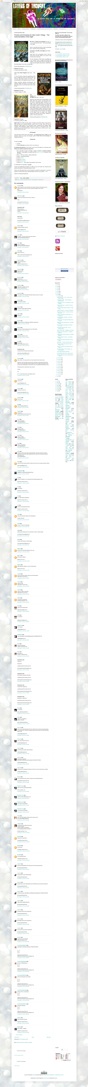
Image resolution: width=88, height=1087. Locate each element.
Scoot (18, 815)
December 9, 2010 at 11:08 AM (23, 354)
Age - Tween (68, 383)
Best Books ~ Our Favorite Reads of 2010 (65, 342)
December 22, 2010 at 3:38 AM (23, 764)
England (62, 400)
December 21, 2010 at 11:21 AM (23, 561)
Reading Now (62, 28)
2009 (57, 376)
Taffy (18, 605)
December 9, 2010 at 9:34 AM (22, 212)
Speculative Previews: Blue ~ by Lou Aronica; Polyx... (64, 328)
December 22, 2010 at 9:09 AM (23, 791)
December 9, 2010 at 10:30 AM (23, 330)
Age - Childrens (69, 381)
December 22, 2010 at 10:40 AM (23, 832)
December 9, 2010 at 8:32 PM (22, 467)
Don (18, 341)
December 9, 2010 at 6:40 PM (22, 423)
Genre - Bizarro (69, 391)
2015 (57, 286)
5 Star (57, 390)
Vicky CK (19, 727)
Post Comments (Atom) (23, 1039)
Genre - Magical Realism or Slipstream (70, 427)
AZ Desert (57, 396)
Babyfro (19, 1017)
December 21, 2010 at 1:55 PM (23, 578)
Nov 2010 (59, 357)
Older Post (49, 1037)
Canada (30, 66)
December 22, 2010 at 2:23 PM (23, 924)
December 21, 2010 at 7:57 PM (23, 669)
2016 (57, 284)
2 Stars (57, 382)
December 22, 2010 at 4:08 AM (23, 782)
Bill (18, 404)
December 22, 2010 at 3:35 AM (23, 735)
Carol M (18, 573)
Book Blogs (23, 160)
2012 (57, 291)
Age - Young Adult (70, 384)
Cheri (18, 514)
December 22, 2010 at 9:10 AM (23, 805)
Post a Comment (19, 1034)
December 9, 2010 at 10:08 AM (23, 296)
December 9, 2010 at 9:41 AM (22, 231)
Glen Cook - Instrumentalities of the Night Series (35, 179)
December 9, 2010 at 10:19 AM (23, 303)
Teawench (19, 260)
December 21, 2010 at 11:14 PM (23, 713)
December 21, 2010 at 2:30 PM (23, 602)
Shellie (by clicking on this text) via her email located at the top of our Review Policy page (63, 44)
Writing (56, 419)
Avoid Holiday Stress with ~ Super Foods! (65, 353)
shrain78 (19, 185)
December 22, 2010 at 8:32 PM (23, 1000)
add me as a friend (40, 152)
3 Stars (57, 385)
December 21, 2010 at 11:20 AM (23, 551)
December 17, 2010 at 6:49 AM (23, 492)
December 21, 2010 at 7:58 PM (23, 681)
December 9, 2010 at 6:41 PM (22, 431)
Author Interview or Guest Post (59, 398)
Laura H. (19, 863)
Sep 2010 (59, 361)
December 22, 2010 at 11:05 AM (23, 841)
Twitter (22, 157)
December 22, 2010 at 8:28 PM (23, 957)
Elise (18, 643)
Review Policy (25, 28)
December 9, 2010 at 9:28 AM (22, 203)
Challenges (33, 28)
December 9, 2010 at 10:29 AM (23, 323)
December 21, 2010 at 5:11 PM (23, 640)
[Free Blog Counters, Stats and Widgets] (44, 1071)
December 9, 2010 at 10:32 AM (23, 337)
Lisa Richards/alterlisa (21, 945)
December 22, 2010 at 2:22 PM (23, 896)
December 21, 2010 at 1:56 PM (23, 594)
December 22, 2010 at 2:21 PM (23, 887)
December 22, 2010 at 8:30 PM (23, 971)
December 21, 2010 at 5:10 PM (23, 630)
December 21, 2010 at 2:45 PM (23, 611)
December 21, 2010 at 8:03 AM (23, 535)
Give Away (25, 179)
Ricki (18, 419)
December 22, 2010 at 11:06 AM (23, 860)
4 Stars (57, 388)
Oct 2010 (59, 359)
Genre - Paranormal (70, 444)
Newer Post (17, 1037)
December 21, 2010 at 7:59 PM (23, 692)
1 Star (57, 381)
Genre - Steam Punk (70, 455)
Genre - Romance (70, 448)
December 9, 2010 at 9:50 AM (22, 281)
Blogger (55, 1078)
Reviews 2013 (58, 415)
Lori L (18, 234)
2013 (57, 289)
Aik (18, 477)
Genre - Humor (70, 422)
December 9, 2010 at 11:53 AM (23, 384)
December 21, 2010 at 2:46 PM (23, 621)
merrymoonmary (46, 1078)
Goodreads (23, 159)
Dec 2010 (59, 295)
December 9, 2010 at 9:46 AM (22, 239)
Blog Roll (55, 28)
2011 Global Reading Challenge (63, 351)
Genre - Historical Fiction (70, 416)
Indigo (18, 530)
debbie (18, 597)
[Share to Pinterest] (28, 178)
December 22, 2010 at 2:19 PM (23, 869)
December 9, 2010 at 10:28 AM (23, 317)
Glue (22, 162)
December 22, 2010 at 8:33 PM (23, 1014)
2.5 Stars (58, 383)
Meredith (19, 836)
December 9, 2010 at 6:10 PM (22, 415)
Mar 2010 (59, 370)
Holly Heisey (19, 195)
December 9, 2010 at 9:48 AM (22, 265)
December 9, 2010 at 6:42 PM (22, 447)
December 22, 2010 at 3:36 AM (23, 744)
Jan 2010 (59, 374)
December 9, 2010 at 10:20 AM (23, 310)
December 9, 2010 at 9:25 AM (22, 192)
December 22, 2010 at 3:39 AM (23, 773)
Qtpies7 (18, 548)
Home (14, 28)
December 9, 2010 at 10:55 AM (23, 345)
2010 (57, 294)
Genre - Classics (69, 394)
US (26, 66)
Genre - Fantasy (20, 179)
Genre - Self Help (69, 454)
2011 (57, 292)
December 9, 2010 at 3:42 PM (22, 400)
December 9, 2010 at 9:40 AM (22, 222)
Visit (18, 1055)
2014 (57, 288)
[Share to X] (25, 178)
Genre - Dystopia (70, 395)
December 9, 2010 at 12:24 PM (23, 393)
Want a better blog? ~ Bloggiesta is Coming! (65, 330)
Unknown (19, 358)
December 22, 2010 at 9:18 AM (23, 820)
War (73, 460)
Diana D (18, 776)
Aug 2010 (59, 362)
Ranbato (19, 411)
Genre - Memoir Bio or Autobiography (70, 431)
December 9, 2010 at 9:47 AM (22, 256)
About (19, 28)
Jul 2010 (59, 364)
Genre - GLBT (69, 403)
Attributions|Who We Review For (44, 28)
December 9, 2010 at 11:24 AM (23, 375)
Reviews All (59, 416)
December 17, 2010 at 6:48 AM (23, 483)
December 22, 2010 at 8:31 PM (23, 986)
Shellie (46, 171)
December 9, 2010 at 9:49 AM (22, 273)
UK (27, 66)
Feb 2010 (59, 372)
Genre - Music (71, 433)
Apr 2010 (59, 369)
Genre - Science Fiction (70, 451)
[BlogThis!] (24, 178)
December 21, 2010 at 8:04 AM (23, 544)
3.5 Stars (58, 386)
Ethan (18, 461)
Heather (19, 937)
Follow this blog (64, 270)
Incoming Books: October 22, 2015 (62, 55)
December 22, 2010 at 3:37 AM (23, 753)
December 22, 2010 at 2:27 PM (23, 933)
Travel (60, 418)
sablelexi (19, 823)
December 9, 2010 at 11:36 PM (23, 473)
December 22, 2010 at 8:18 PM (23, 941)
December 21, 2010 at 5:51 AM (23, 519)
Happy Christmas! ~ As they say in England (65, 310)
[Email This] (23, 178)
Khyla (18, 708)
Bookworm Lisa (20, 786)
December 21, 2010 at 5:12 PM (23, 656)
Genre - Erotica (70, 397)
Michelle (19, 225)
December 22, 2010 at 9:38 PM (23, 1023)
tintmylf (18, 300)
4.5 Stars (58, 389)
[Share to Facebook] (27, 178)
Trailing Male (19, 470)
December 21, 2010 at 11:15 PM (23, 723)
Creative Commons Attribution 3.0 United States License (53, 1074)
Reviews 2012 (58, 414)
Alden (18, 250)
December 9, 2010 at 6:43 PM (22, 457)
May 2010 (59, 367)
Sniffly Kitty (19, 625)
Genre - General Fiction (70, 407)
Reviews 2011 (58, 412)
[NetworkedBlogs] (64, 268)
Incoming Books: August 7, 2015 (62, 56)
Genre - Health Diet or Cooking (70, 412)
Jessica (18, 388)
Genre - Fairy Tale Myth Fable (70, 399)
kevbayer (19, 397)
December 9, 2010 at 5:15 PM (22, 407)
